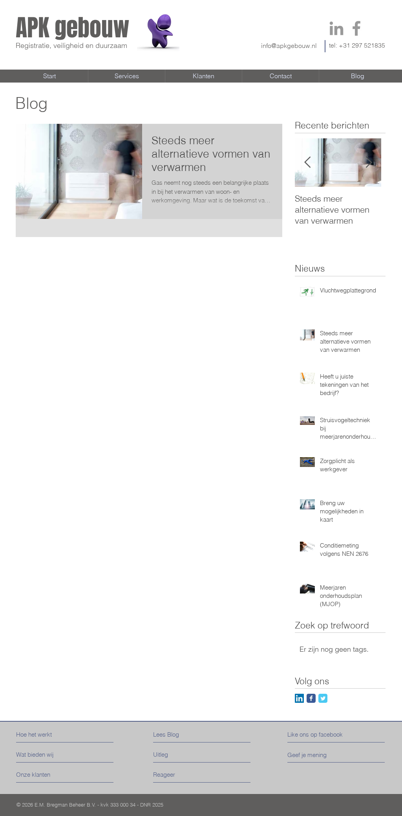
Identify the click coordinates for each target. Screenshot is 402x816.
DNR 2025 (151, 804)
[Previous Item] (307, 162)
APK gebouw (73, 28)
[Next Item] (368, 162)
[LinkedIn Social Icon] (299, 698)
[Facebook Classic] (311, 698)
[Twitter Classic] (322, 698)
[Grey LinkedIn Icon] (336, 28)
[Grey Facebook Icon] (356, 28)
